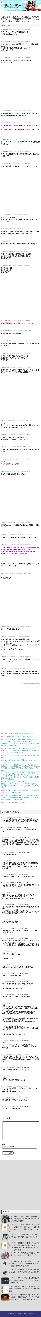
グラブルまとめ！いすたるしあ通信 (23, 1313)
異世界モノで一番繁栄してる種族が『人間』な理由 (20, 765)
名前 (3, 1144)
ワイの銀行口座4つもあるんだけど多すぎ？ (18, 736)
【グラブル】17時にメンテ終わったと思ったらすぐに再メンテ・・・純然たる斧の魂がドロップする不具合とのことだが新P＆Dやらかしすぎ (20, 750)
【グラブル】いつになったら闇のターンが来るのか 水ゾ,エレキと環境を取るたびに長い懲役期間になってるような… (24, 1263)
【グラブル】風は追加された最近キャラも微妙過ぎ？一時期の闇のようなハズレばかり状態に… (24, 1289)
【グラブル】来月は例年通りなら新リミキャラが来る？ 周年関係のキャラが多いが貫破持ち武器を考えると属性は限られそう (24, 1297)
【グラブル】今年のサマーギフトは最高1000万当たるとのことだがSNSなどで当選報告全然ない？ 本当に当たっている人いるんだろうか (20, 797)
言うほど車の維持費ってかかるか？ (15, 802)
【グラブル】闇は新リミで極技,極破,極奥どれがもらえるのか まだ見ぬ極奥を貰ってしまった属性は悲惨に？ (24, 1218)
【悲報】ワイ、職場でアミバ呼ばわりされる (18, 733)
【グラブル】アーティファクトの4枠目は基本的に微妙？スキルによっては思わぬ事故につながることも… (24, 1280)
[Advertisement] (20, 86)
